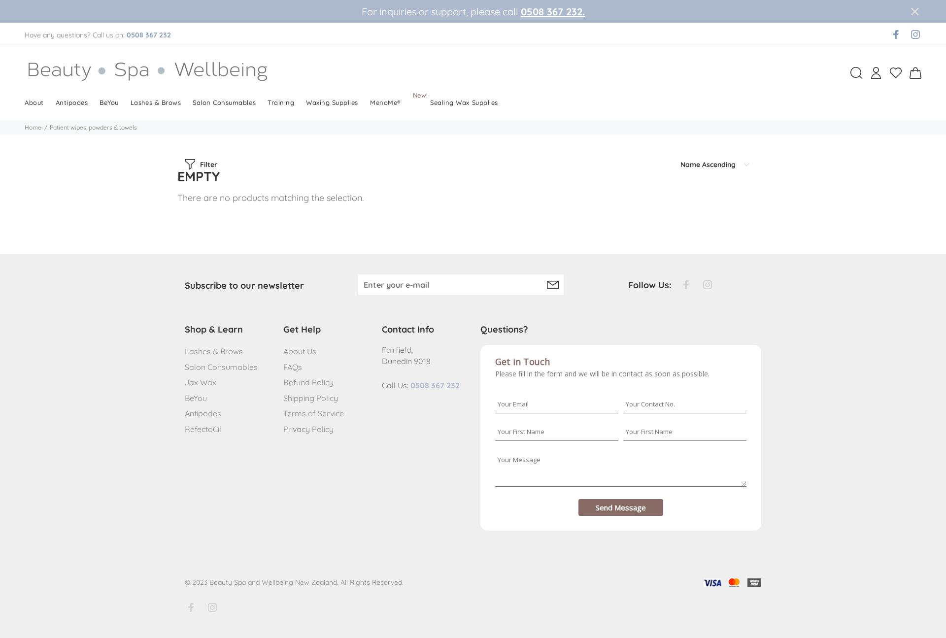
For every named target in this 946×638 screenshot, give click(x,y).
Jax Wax (200, 382)
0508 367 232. (553, 11)
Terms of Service (313, 413)
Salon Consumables (221, 367)
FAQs (292, 367)
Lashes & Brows (214, 351)
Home (33, 127)
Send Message (621, 507)
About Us (299, 351)
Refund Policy (308, 382)
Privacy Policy (308, 429)
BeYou (196, 398)
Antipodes (203, 413)
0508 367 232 (149, 35)
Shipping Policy (310, 398)
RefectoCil (203, 429)
